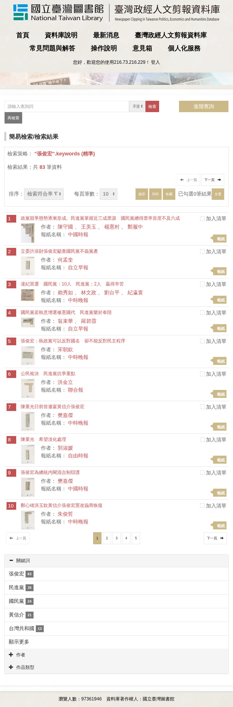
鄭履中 (135, 227)
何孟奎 (65, 260)
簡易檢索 (21, 136)
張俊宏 (20, 574)
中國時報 (78, 234)
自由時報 (78, 456)
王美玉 (88, 227)
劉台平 (112, 292)
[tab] (116, 560)
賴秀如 (65, 292)
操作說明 (104, 48)
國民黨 (20, 601)
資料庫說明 (61, 35)
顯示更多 (19, 642)
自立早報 (78, 267)
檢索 (152, 106)
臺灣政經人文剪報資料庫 (171, 35)
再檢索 (13, 118)
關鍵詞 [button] (23, 560)
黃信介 (20, 615)
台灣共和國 (25, 628)
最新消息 (106, 35)
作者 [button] (20, 654)
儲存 (141, 194)
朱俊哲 (65, 514)
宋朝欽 (65, 349)
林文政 (88, 292)
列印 (155, 194)
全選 (218, 194)
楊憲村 (112, 227)
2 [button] (107, 538)
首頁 (22, 35)
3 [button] (117, 538)
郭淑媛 (65, 448)
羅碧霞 (88, 321)
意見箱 (142, 48)
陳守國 (65, 227)
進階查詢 (204, 106)
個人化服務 (184, 48)
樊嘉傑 (65, 415)
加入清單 (216, 218)
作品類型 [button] (25, 667)
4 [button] (126, 538)
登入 (155, 62)
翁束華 (65, 321)
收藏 (169, 194)
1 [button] (97, 538)
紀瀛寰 (135, 292)
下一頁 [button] (210, 180)
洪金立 (65, 382)
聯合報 (75, 390)
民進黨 (20, 587)
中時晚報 (78, 300)
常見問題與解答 (52, 48)
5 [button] (136, 538)
